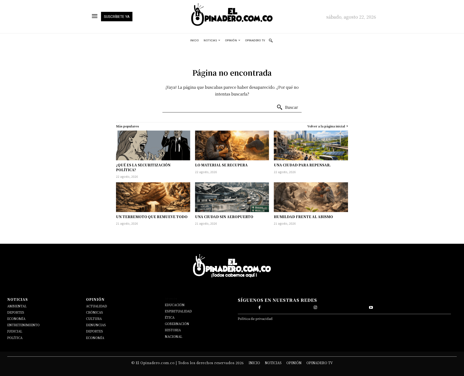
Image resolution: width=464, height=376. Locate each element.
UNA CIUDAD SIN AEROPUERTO (224, 216)
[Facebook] (259, 307)
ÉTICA (169, 317)
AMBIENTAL (17, 306)
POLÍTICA (14, 337)
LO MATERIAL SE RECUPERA (221, 164)
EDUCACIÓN (175, 304)
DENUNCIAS (96, 325)
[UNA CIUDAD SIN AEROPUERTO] (232, 197)
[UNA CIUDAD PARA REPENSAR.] (311, 145)
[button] (270, 40)
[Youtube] (371, 307)
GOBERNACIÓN (177, 323)
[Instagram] (315, 307)
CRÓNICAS (94, 312)
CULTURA (94, 318)
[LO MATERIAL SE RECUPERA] (232, 145)
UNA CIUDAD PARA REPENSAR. (302, 164)
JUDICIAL (14, 331)
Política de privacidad (255, 318)
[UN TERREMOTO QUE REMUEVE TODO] (153, 197)
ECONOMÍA (16, 318)
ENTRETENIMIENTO (23, 325)
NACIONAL (173, 336)
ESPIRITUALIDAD (178, 311)
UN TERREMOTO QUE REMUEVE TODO (152, 216)
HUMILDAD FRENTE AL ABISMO (303, 216)
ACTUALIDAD (96, 306)
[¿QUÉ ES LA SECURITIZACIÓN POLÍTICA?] (153, 145)
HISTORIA (173, 330)
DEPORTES (15, 312)
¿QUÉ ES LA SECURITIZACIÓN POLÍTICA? (143, 167)
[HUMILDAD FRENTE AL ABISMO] (311, 197)
